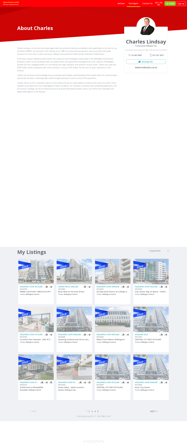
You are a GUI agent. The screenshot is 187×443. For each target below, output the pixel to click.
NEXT (153, 411)
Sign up (181, 3)
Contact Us (147, 3)
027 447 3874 (158, 55)
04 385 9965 (137, 55)
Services (121, 3)
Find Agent (133, 3)
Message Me (147, 61)
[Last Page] (157, 411)
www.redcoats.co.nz (146, 67)
